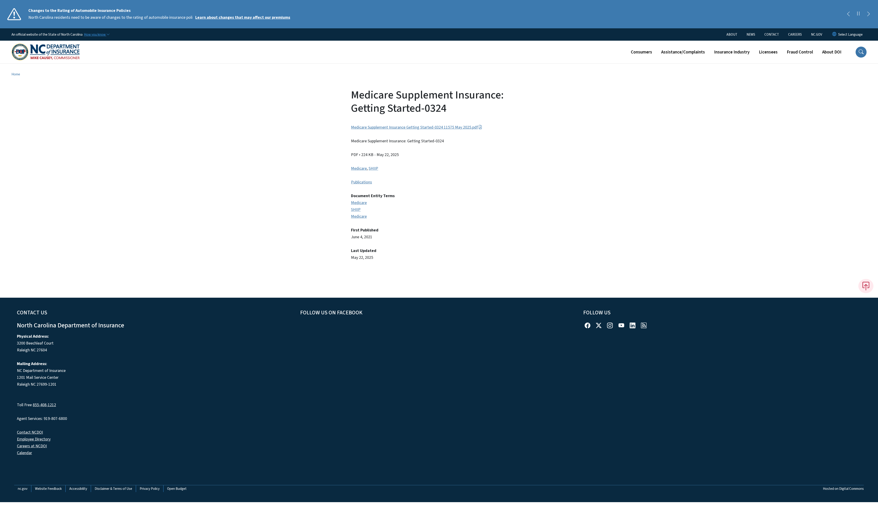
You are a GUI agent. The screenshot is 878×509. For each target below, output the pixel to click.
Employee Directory (34, 439)
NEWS (751, 34)
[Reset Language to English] (834, 34)
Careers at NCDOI (32, 446)
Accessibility (78, 488)
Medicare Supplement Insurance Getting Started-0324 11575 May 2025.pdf (414, 127)
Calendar (24, 453)
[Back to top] (865, 286)
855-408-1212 (44, 405)
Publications (361, 182)
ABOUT (731, 34)
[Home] (45, 46)
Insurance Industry (732, 52)
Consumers (641, 52)
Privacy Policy (150, 488)
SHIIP (373, 168)
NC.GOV (816, 34)
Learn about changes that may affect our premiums (242, 17)
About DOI (831, 52)
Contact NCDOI (30, 432)
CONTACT (771, 34)
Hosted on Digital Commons (843, 488)
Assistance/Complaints (683, 52)
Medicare (359, 168)
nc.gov (22, 488)
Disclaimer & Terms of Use (113, 488)
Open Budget (177, 488)
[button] (861, 52)
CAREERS (795, 34)
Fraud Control (800, 52)
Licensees (768, 52)
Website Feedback (48, 488)
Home (15, 74)
